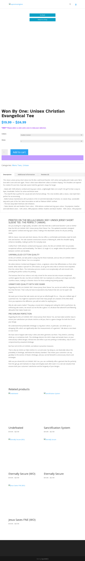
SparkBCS (44, 559)
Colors (4, 134)
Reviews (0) (45, 174)
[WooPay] (42, 157)
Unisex (26, 165)
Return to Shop (42, 20)
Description (7, 174)
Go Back (42, 15)
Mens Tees (17, 165)
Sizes (3, 140)
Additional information (26, 174)
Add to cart (19, 152)
